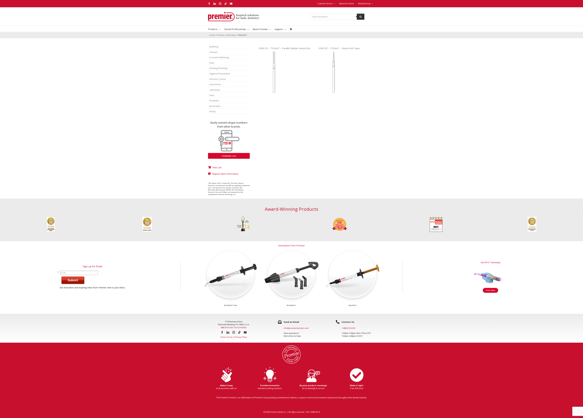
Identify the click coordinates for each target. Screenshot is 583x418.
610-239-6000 (240, 329)
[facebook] (222, 334)
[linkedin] (228, 334)
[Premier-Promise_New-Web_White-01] (291, 348)
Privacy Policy (241, 339)
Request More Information (225, 173)
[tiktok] (239, 334)
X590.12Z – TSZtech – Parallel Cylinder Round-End (284, 48)
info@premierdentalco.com (296, 330)
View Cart (217, 167)
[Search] (360, 17)
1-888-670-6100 (348, 330)
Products (220, 35)
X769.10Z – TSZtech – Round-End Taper (339, 48)
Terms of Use (226, 339)
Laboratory (231, 35)
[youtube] (245, 334)
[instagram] (233, 334)
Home (212, 35)
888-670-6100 (227, 329)
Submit (73, 282)
